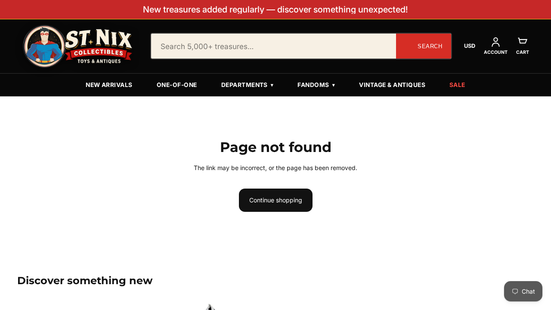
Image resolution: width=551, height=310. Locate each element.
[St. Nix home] (78, 46)
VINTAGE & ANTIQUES (392, 84)
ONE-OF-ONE (177, 84)
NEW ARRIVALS (109, 84)
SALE (457, 84)
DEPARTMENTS (247, 84)
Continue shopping (275, 200)
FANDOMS (316, 84)
